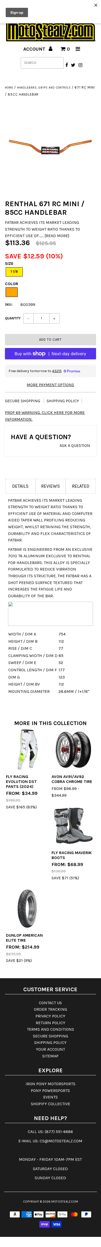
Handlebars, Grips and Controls (44, 87)
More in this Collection (50, 723)
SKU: (8, 304)
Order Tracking (50, 1009)
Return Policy (50, 1022)
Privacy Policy (50, 1016)
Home (9, 87)
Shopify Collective (50, 1103)
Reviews (50, 486)
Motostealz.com (64, 1201)
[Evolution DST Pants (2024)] (27, 750)
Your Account (50, 1049)
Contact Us (50, 1002)
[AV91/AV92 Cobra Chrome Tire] (73, 750)
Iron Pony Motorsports (50, 1083)
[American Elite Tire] (27, 908)
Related (80, 486)
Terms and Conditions (50, 1029)
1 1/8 (14, 271)
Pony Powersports (50, 1090)
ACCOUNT (35, 49)
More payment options (50, 384)
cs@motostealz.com (61, 1140)
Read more (57, 235)
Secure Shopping (23, 400)
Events (50, 1097)
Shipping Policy (63, 400)
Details (20, 486)
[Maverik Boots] (73, 826)
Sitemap (50, 1056)
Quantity (13, 318)
